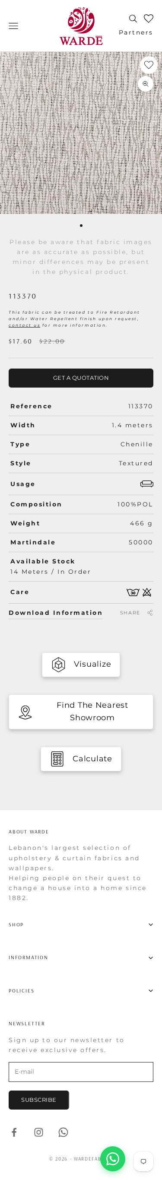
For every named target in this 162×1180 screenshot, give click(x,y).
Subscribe (39, 1099)
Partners (136, 32)
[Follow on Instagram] (38, 1132)
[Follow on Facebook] (14, 1132)
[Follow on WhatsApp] (63, 1132)
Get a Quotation (81, 377)
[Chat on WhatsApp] (112, 1158)
